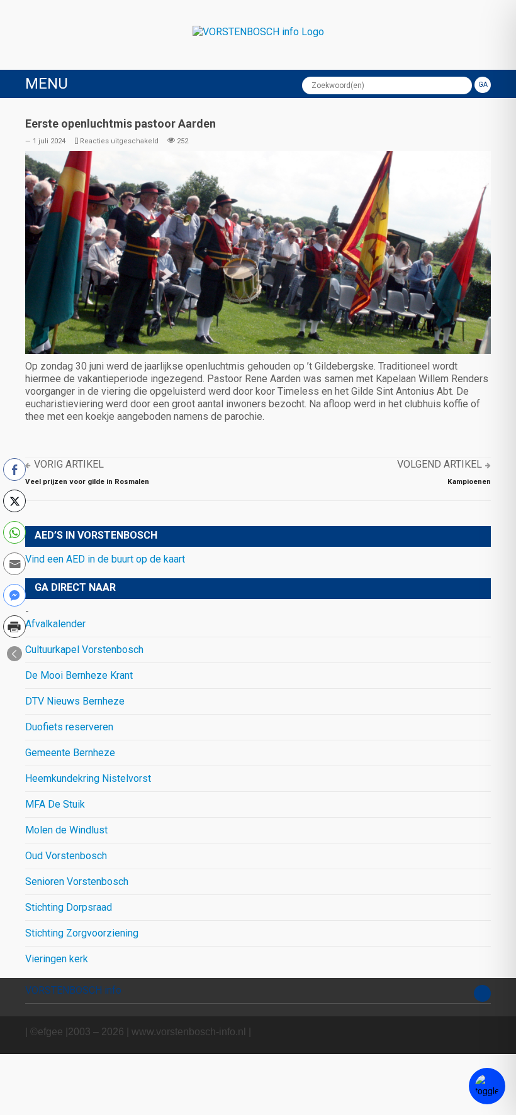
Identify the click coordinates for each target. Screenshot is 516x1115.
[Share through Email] (14, 563)
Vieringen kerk (56, 959)
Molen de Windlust (66, 830)
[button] (14, 653)
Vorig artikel (69, 464)
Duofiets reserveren (69, 727)
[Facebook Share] (14, 469)
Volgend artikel (439, 464)
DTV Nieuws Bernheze (75, 701)
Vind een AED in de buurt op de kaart (105, 559)
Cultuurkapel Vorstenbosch (84, 650)
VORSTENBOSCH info (73, 990)
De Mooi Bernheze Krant (79, 675)
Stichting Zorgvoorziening (81, 933)
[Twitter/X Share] (14, 501)
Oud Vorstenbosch (66, 856)
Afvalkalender (55, 624)
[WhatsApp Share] (14, 532)
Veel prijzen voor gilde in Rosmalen (87, 481)
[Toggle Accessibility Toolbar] (487, 1086)
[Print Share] (14, 626)
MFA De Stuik (55, 804)
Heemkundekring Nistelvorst (88, 778)
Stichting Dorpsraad (68, 907)
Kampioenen (469, 481)
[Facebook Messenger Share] (14, 595)
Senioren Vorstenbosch (76, 881)
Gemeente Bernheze (70, 753)
